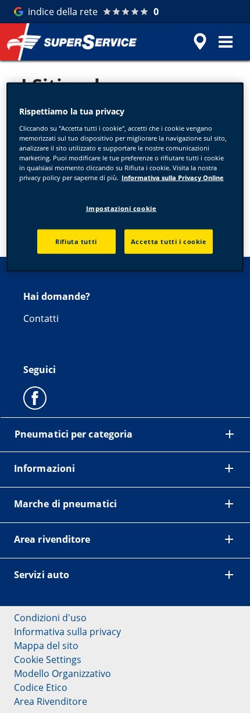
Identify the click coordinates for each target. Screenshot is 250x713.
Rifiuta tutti (76, 241)
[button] (225, 41)
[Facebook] (35, 397)
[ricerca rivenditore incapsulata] (200, 41)
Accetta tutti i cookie (169, 241)
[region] (125, 177)
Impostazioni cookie (121, 208)
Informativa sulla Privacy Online (173, 177)
